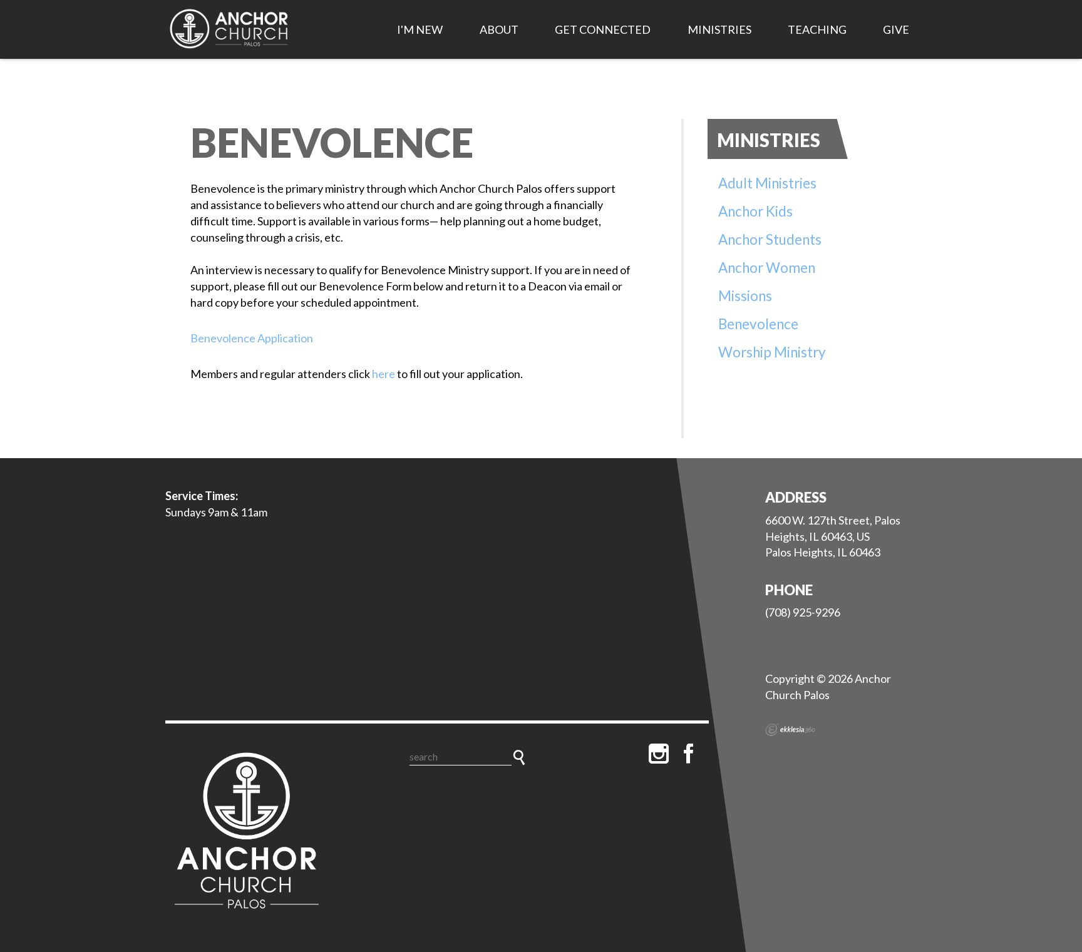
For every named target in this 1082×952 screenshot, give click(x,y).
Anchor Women (766, 267)
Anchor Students (770, 239)
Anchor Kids (755, 211)
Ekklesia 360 (790, 730)
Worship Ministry (772, 352)
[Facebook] (689, 754)
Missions (745, 295)
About (499, 29)
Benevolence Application (251, 338)
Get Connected (603, 29)
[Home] (246, 833)
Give (896, 29)
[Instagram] (659, 754)
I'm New (420, 29)
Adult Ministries (767, 183)
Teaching (817, 29)
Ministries (719, 29)
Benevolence (758, 323)
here (383, 374)
